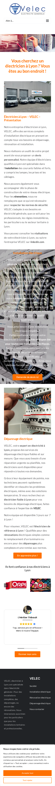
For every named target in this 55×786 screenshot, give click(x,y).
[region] (27, 765)
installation (11, 168)
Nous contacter (37, 709)
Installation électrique (40, 691)
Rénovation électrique (40, 697)
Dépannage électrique (40, 703)
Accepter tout (27, 773)
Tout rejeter (27, 780)
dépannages (30, 543)
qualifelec (30, 360)
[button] (6, 585)
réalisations (41, 233)
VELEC (37, 508)
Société (33, 686)
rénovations (20, 196)
